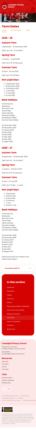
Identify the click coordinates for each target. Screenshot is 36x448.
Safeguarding (6, 383)
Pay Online (5, 364)
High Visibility (25, 396)
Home (4, 30)
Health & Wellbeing (8, 380)
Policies (4, 367)
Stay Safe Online (7, 378)
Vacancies (5, 369)
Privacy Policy (14, 396)
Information (16, 30)
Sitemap (20, 398)
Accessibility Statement (8, 398)
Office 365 (5, 362)
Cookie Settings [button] (6, 396)
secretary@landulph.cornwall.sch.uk (13, 354)
